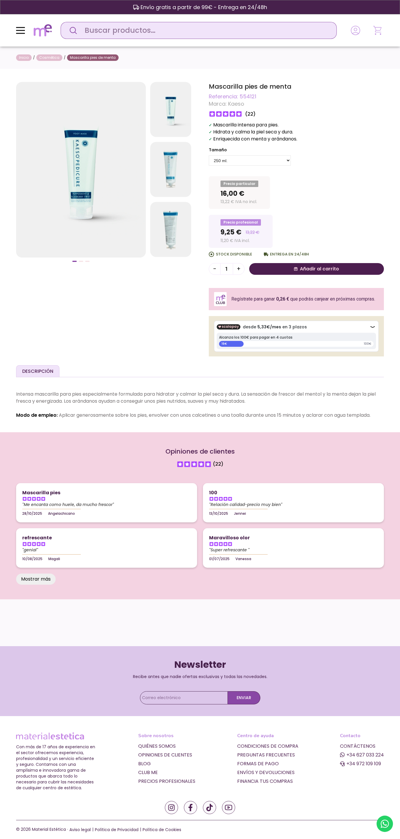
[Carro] (378, 30)
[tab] (37, 371)
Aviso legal (80, 830)
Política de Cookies (162, 830)
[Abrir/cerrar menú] (20, 30)
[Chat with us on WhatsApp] (385, 824)
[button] (74, 261)
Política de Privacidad (117, 830)
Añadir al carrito (319, 268)
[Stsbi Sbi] (171, 807)
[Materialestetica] (43, 30)
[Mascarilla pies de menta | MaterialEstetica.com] (81, 169)
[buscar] (72, 30)
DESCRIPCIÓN (37, 371)
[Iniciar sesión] (355, 30)
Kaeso (236, 103)
